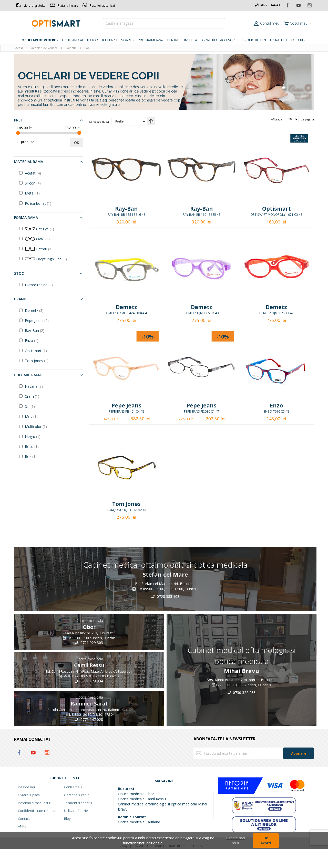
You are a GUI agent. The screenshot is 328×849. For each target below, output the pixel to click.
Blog (67, 818)
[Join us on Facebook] (288, 4)
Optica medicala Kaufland (139, 822)
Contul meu (269, 23)
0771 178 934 (91, 681)
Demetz (126, 307)
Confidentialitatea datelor (37, 810)
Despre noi (26, 787)
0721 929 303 (91, 642)
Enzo (276, 405)
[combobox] (164, 23)
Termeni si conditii (78, 803)
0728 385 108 (167, 596)
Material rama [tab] (28, 161)
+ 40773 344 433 (270, 5)
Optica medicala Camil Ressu (142, 798)
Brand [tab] (20, 298)
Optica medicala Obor (136, 793)
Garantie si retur (76, 795)
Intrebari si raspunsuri (34, 803)
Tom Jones (126, 503)
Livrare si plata (29, 795)
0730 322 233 (243, 692)
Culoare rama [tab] (28, 374)
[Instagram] (309, 4)
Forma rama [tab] (26, 217)
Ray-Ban (126, 208)
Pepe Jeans (126, 405)
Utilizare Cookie (76, 810)
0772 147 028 (91, 719)
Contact (24, 818)
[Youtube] (299, 4)
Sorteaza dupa (99, 121)
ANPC (22, 826)
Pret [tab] (18, 120)
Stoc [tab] (19, 273)
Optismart (276, 208)
